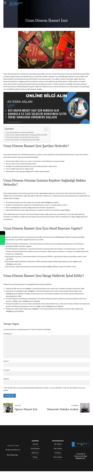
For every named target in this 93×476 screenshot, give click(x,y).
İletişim (35, 457)
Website (6, 379)
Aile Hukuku (58, 444)
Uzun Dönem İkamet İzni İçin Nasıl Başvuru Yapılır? (22, 137)
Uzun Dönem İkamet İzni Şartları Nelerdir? (20, 132)
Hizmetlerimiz (35, 448)
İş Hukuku (58, 453)
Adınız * (6, 361)
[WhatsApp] (2, 237)
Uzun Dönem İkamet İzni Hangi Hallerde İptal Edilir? (23, 140)
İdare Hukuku (58, 448)
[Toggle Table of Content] (45, 129)
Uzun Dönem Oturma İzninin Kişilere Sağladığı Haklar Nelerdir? (27, 135)
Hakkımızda (35, 453)
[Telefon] (2, 242)
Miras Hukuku (58, 457)
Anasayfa (35, 444)
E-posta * (6, 370)
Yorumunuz (7, 334)
